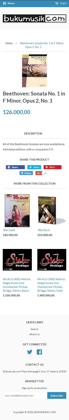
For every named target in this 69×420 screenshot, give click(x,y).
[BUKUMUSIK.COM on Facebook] (39, 351)
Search (34, 329)
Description (33, 133)
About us (34, 334)
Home (9, 43)
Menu (11, 3)
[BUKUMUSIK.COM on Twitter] (29, 351)
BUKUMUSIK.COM (45, 412)
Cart (63, 3)
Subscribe (56, 395)
